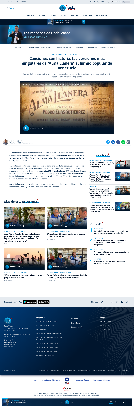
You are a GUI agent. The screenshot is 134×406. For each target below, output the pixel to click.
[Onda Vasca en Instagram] (117, 302)
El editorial (79, 48)
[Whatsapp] (123, 142)
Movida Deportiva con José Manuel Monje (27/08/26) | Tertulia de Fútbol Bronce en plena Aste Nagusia (100, 178)
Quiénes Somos (43, 370)
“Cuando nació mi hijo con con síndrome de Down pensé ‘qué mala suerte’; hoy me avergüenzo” (110, 243)
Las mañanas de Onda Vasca (46, 322)
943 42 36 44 (11, 336)
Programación (101, 15)
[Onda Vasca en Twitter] (102, 302)
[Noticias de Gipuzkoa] (51, 380)
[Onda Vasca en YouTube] (112, 302)
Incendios (16, 2)
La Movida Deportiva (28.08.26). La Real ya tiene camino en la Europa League (101, 165)
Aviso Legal (55, 370)
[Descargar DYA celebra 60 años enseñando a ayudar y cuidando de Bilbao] (66, 226)
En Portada (19, 48)
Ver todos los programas (45, 355)
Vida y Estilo (87, 15)
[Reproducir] (83, 22)
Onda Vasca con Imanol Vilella (47, 347)
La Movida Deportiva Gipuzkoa (100, 160)
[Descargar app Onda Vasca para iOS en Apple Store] (44, 302)
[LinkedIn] (113, 142)
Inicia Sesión (117, 2)
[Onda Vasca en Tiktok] (127, 302)
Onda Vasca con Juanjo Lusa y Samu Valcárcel (49, 338)
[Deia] (35, 380)
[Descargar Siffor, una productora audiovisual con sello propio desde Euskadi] (22, 267)
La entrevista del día (63, 48)
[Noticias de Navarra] (101, 380)
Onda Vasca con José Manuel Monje (49, 333)
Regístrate (126, 2)
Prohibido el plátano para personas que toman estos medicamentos (111, 253)
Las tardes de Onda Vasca (45, 325)
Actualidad (42, 15)
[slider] (123, 402)
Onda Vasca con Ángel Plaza (46, 351)
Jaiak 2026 (23, 2)
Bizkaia (53, 15)
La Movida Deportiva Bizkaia (99, 172)
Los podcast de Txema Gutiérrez (39, 48)
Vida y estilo (98, 229)
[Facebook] (118, 142)
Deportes (74, 15)
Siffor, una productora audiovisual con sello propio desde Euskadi (24, 276)
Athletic (64, 15)
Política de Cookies (84, 370)
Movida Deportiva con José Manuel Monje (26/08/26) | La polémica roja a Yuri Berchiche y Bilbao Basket (101, 208)
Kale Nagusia (41, 329)
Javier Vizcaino (105, 325)
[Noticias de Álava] (81, 380)
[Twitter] (108, 142)
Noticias (74, 319)
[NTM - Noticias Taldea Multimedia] (67, 380)
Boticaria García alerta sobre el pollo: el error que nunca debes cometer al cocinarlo (111, 232)
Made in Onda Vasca (62, 23)
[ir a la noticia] (24, 218)
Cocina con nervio (106, 329)
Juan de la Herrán (106, 322)
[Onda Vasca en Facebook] (107, 302)
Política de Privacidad (68, 370)
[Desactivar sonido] (115, 402)
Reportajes (75, 323)
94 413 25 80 (11, 331)
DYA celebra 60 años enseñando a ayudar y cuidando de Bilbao (67, 235)
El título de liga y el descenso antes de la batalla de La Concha (109, 262)
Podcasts (30, 15)
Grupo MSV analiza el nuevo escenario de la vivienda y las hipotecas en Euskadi (67, 276)
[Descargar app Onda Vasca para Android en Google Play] (30, 302)
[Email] (128, 142)
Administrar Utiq (123, 370)
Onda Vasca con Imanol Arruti (47, 343)
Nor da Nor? (92, 48)
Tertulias (93, 187)
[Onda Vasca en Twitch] (122, 302)
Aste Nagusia (9, 2)
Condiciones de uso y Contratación (104, 370)
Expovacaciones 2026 (109, 48)
